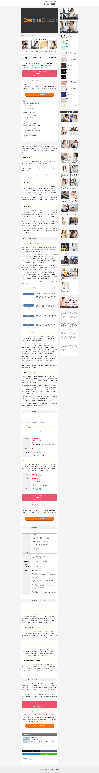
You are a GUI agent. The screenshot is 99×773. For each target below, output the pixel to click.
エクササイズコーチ (71, 65)
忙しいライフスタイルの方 (31, 127)
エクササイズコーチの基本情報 (30, 123)
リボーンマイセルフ (71, 82)
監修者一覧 (47, 769)
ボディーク (71, 71)
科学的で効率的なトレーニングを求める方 (33, 132)
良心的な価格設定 (29, 105)
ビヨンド (71, 100)
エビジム (71, 59)
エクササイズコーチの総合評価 (30, 135)
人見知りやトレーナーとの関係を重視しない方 (34, 130)
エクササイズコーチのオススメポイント (32, 103)
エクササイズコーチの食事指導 (31, 115)
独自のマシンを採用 (30, 117)
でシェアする (31, 751)
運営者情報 (42, 769)
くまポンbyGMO (48, 770)
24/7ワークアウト (71, 36)
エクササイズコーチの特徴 (29, 112)
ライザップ (71, 76)
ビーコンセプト (71, 53)
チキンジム (71, 42)
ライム (71, 105)
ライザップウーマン (71, 88)
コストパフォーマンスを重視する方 (32, 128)
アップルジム (71, 47)
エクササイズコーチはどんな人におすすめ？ (32, 125)
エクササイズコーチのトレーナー (32, 108)
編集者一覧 (52, 769)
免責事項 (57, 769)
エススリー (71, 94)
